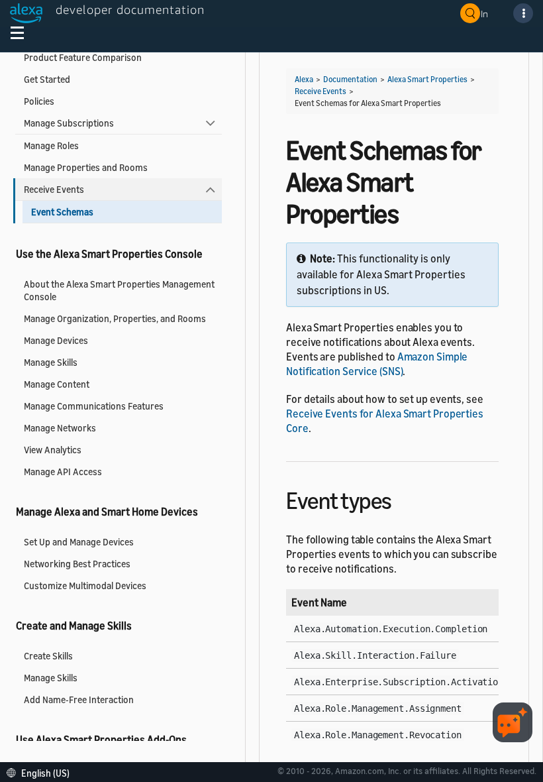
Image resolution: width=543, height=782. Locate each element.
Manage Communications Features (94, 406)
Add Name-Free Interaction (79, 699)
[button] (41, 771)
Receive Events (54, 189)
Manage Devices (56, 340)
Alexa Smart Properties (427, 79)
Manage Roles (51, 145)
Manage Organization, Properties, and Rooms (115, 318)
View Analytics (52, 449)
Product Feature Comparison (83, 57)
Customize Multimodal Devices (85, 585)
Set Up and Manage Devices (79, 541)
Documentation (350, 79)
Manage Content (56, 384)
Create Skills (48, 655)
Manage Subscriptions (69, 123)
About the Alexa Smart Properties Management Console (119, 290)
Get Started (47, 79)
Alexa (304, 79)
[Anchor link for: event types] (403, 498)
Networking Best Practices (77, 563)
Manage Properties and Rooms (86, 167)
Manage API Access (63, 471)
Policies (39, 101)
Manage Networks (60, 427)
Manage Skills (50, 362)
